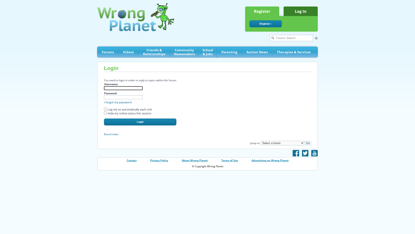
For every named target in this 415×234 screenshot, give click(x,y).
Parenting (229, 52)
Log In (300, 11)
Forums (108, 52)
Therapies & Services (294, 52)
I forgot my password (118, 102)
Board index (111, 134)
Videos (128, 52)
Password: (110, 93)
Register (262, 11)
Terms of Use (229, 160)
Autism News (257, 52)
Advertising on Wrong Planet (270, 160)
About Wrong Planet (195, 160)
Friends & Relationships (154, 52)
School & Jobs (208, 52)
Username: (111, 84)
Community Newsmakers (184, 52)
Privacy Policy (159, 160)
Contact (132, 160)
